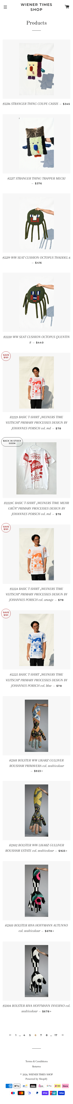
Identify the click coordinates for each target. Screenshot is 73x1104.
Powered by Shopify (36, 1078)
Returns (36, 1066)
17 (56, 1035)
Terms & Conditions (37, 1061)
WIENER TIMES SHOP (36, 7)
